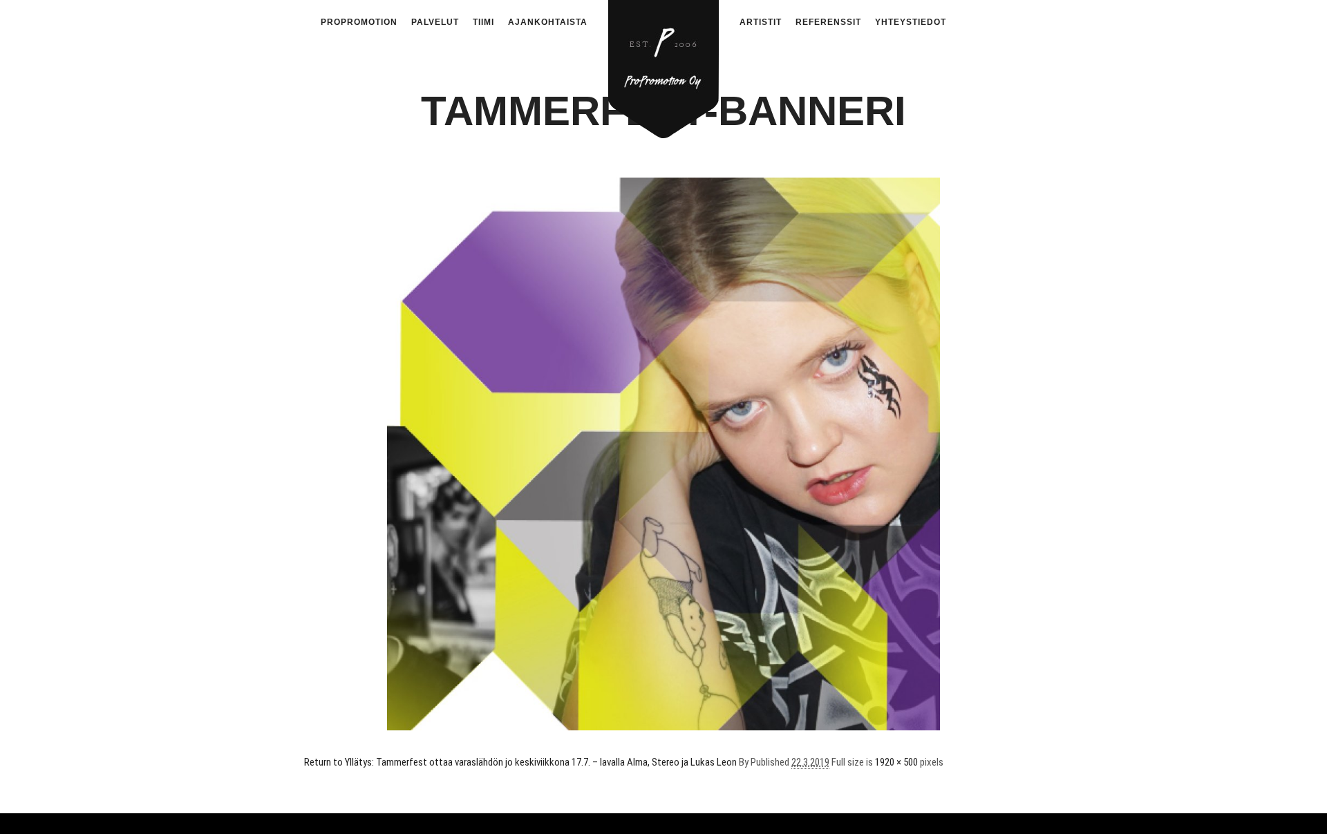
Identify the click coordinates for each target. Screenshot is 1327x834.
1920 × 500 (896, 762)
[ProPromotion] (663, 61)
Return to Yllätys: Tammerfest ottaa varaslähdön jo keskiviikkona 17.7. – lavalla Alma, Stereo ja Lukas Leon (520, 762)
